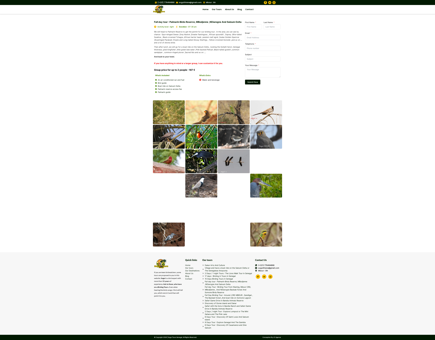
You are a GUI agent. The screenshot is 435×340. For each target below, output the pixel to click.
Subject (248, 54)
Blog (239, 9)
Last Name (268, 22)
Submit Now (252, 82)
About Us (229, 9)
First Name (249, 22)
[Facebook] (265, 2)
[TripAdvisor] (269, 2)
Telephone (249, 44)
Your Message (251, 65)
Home (205, 9)
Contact (249, 9)
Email (247, 33)
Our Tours (217, 9)
